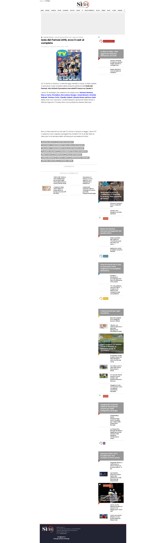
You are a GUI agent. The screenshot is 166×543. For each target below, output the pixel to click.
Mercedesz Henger (69, 95)
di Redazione (45, 46)
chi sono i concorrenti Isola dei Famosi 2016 (62, 148)
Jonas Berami (48, 158)
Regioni (47, 10)
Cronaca (53, 10)
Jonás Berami (83, 95)
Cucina (114, 10)
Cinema (103, 10)
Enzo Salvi (91, 97)
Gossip (78, 10)
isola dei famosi (73, 155)
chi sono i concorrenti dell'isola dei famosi (63, 145)
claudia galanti (49, 151)
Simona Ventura (86, 93)
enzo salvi (47, 155)
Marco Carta (46, 95)
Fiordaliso (56, 95)
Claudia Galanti (66, 97)
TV (82, 10)
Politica (72, 10)
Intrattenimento (89, 10)
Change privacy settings (61, 538)
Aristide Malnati (65, 142)
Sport (108, 10)
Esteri (59, 10)
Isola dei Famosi (48, 37)
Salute (98, 10)
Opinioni (120, 10)
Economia (65, 10)
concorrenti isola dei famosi (73, 151)
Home (42, 10)
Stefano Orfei (53, 97)
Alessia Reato (78, 97)
